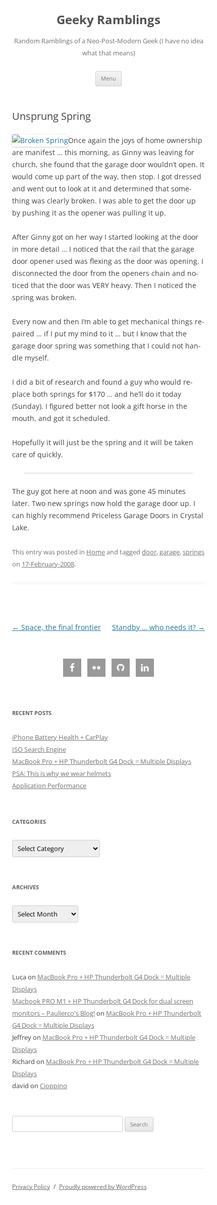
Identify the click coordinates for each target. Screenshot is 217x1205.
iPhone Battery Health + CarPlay (60, 737)
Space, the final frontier (56, 627)
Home (95, 551)
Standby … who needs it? (158, 627)
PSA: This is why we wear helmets (61, 773)
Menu (108, 78)
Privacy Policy (31, 1186)
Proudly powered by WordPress (103, 1186)
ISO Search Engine (39, 749)
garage (169, 551)
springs (193, 551)
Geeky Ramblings (108, 20)
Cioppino (53, 1085)
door (149, 551)
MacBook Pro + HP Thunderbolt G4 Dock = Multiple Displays (101, 761)
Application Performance (49, 785)
